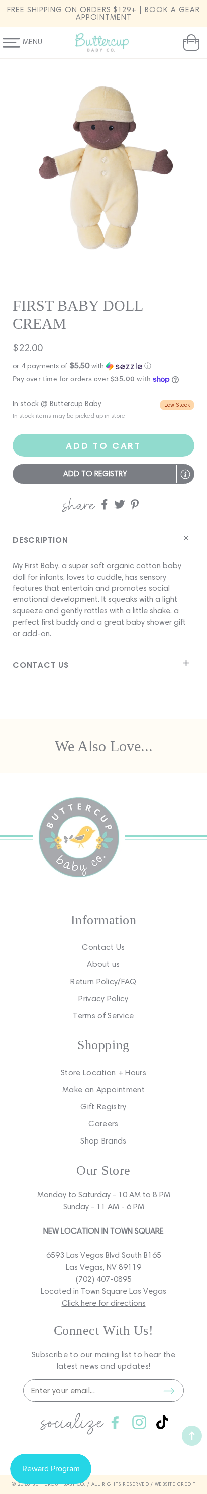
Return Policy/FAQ (103, 981)
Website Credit (175, 1484)
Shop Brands (103, 1141)
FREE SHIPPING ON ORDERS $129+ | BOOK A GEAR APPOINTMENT (103, 13)
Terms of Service (103, 1015)
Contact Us (103, 947)
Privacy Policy (103, 998)
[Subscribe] (168, 1390)
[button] (190, 42)
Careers (103, 1123)
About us (103, 964)
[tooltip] (185, 474)
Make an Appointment (103, 1089)
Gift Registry (103, 1106)
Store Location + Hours (103, 1072)
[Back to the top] (192, 1436)
